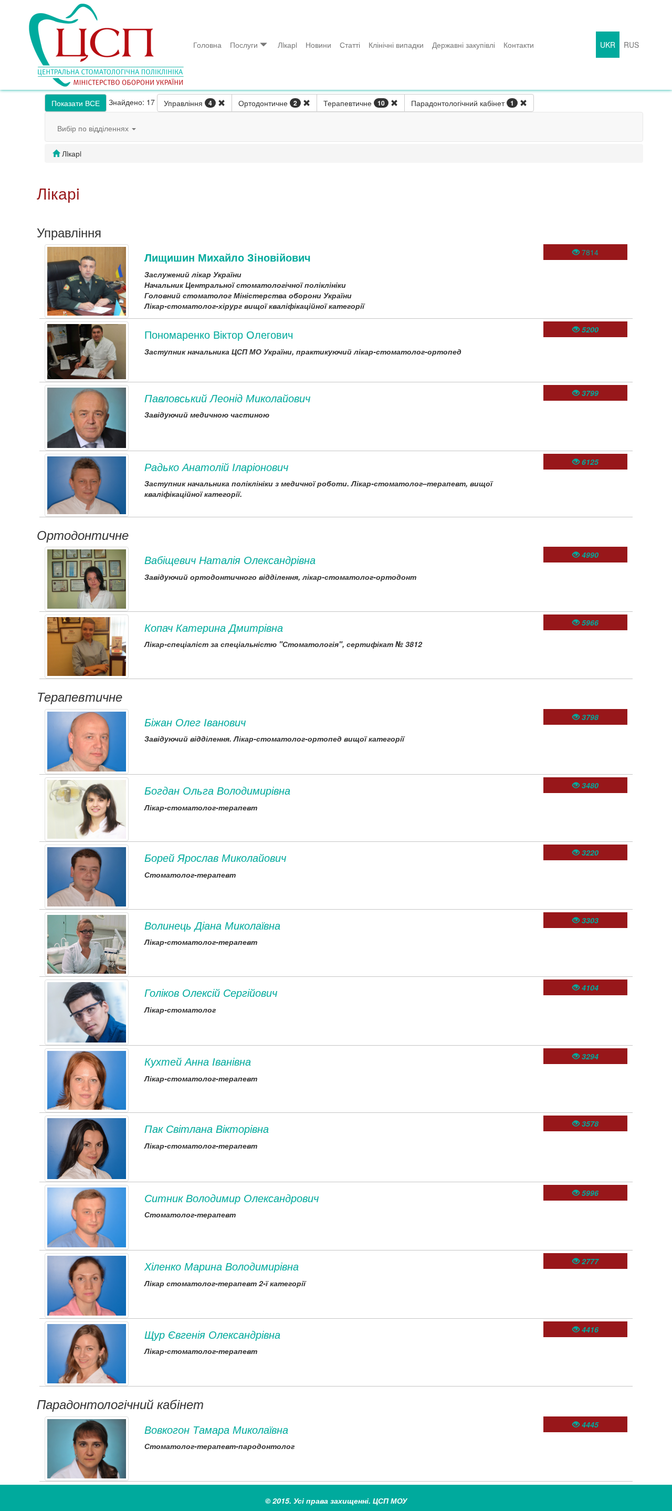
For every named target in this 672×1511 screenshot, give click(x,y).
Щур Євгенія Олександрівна (212, 1334)
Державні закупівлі (463, 44)
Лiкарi (287, 44)
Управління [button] (188, 103)
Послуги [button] (244, 44)
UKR (607, 44)
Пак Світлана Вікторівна (206, 1128)
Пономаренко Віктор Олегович (218, 334)
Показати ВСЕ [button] (75, 103)
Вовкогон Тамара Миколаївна (216, 1429)
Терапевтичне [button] (354, 103)
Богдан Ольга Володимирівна (217, 790)
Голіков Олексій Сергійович (210, 992)
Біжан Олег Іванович (195, 722)
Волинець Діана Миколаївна (212, 925)
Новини (318, 44)
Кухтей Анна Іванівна (197, 1061)
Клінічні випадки (396, 44)
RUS (631, 44)
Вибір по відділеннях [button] (94, 128)
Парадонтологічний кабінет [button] (462, 103)
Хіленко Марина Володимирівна (221, 1266)
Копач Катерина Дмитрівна (213, 627)
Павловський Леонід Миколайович (227, 397)
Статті (350, 44)
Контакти (518, 44)
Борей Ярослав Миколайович (215, 857)
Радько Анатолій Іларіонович (216, 466)
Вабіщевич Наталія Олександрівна (230, 559)
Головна (207, 44)
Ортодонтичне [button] (267, 103)
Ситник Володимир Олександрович (231, 1197)
